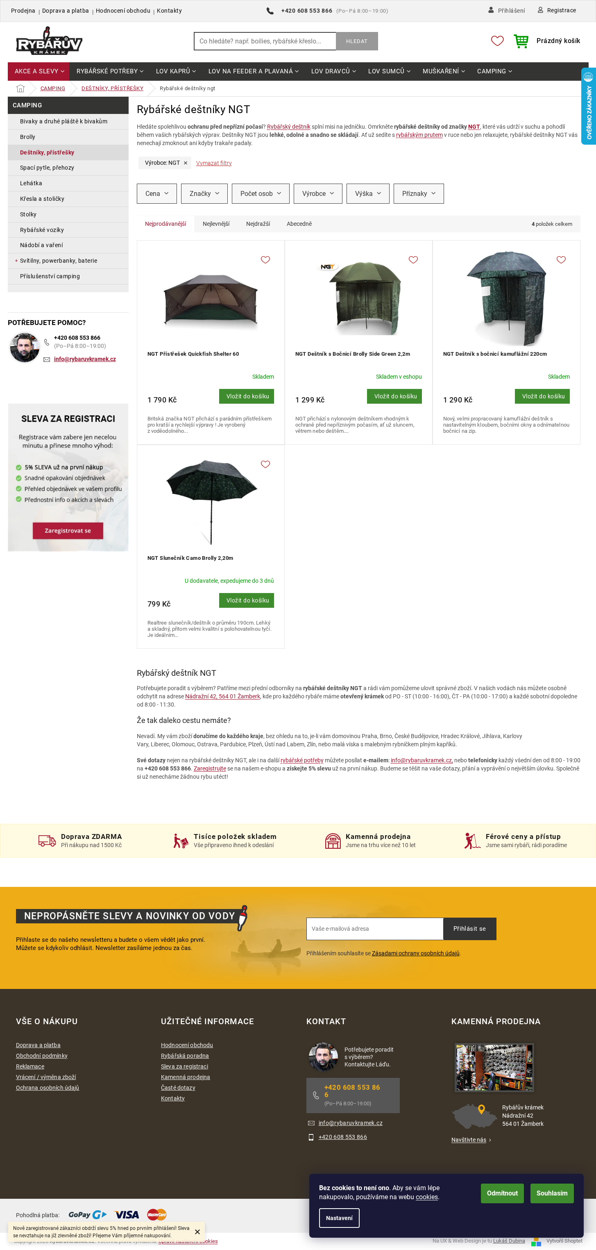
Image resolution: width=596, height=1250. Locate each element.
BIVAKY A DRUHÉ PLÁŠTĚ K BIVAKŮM (64, 121)
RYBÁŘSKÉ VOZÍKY (42, 230)
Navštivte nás (468, 1139)
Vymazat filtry (214, 163)
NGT (474, 126)
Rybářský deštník (288, 126)
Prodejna (23, 10)
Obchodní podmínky (42, 1055)
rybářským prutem (419, 135)
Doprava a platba (65, 10)
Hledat (357, 41)
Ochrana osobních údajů (47, 1087)
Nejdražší (258, 223)
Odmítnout (502, 1193)
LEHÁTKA (31, 183)
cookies (427, 1197)
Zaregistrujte (210, 768)
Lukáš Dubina (509, 1241)
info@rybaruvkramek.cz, (422, 760)
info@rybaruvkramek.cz (85, 359)
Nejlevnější (216, 223)
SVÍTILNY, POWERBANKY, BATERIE (58, 260)
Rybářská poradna (185, 1055)
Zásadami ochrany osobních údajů (416, 953)
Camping (27, 105)
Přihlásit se (469, 928)
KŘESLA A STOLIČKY (42, 198)
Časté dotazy (178, 1087)
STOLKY (28, 214)
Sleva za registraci (184, 1066)
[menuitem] (39, 72)
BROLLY (28, 137)
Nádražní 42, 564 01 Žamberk (222, 696)
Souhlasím (552, 1193)
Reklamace (30, 1066)
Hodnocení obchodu (123, 10)
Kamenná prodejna (185, 1077)
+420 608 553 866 (77, 337)
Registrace (561, 10)
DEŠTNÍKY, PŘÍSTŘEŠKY (47, 152)
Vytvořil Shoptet (564, 1241)
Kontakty (169, 10)
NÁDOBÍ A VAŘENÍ (41, 245)
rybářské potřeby (302, 760)
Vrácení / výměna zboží (46, 1077)
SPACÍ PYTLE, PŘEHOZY (47, 167)
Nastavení (339, 1218)
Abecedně (299, 223)
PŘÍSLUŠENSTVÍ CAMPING (50, 276)
